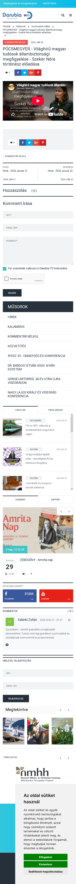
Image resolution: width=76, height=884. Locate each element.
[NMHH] (38, 782)
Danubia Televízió (17, 15)
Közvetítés (17, 346)
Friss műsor (55, 410)
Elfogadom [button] (45, 857)
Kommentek (10, 611)
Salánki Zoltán (27, 620)
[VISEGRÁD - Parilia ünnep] (38, 731)
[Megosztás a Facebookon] (17, 72)
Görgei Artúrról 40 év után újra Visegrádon (34, 381)
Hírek (12, 317)
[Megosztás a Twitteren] (24, 72)
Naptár (55, 499)
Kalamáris (16, 327)
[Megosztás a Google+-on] (31, 72)
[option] (38, 541)
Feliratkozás (16, 698)
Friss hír (20, 410)
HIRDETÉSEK (49, 3)
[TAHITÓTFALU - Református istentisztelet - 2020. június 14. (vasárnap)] (62, 731)
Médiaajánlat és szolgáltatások (20, 3)
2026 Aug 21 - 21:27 (51, 620)
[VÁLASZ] (69, 620)
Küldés (12, 293)
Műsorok (18, 306)
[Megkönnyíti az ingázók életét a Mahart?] (13, 731)
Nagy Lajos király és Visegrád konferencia (32, 394)
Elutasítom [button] (45, 864)
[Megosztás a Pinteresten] (38, 72)
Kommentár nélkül (15, 42)
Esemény (20, 499)
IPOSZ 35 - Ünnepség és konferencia (36, 356)
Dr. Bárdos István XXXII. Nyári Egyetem (31, 367)
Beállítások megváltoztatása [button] (46, 871)
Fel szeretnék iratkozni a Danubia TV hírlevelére (37, 268)
